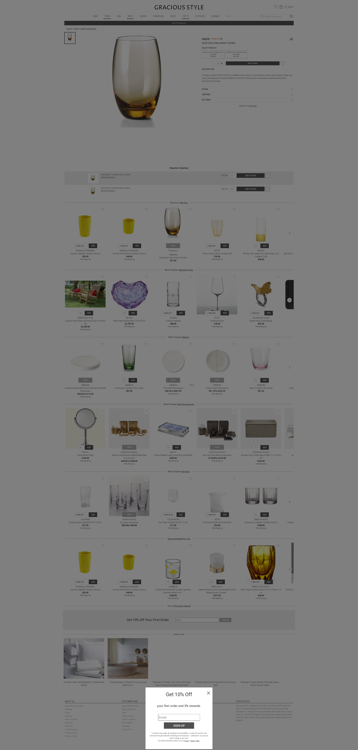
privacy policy (195, 741)
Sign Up (179, 725)
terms (187, 741)
